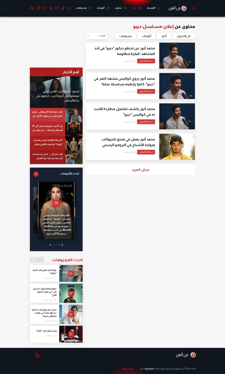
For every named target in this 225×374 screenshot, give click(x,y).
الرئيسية (151, 7)
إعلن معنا (127, 368)
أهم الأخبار (71, 72)
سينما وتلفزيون (146, 60)
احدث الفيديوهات (59, 259)
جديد (134, 7)
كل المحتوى (184, 36)
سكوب (118, 7)
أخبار (163, 36)
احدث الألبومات (69, 173)
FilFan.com (190, 368)
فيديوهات (81, 7)
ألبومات (101, 7)
